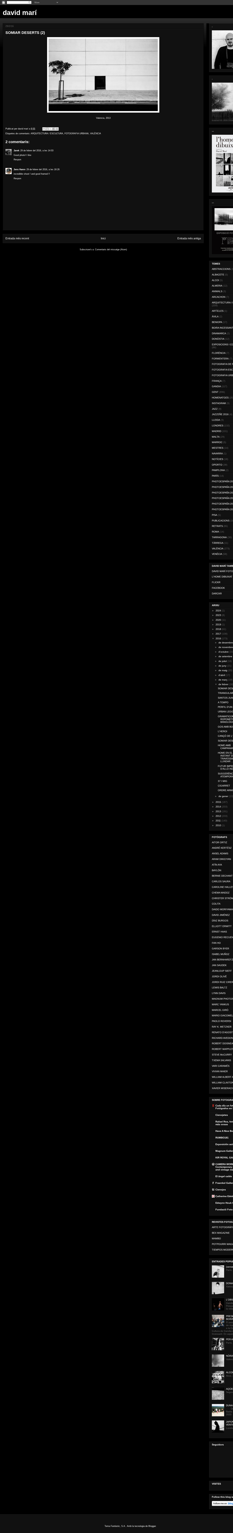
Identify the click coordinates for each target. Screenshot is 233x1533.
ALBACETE (218, 274)
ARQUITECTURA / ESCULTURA (47, 133)
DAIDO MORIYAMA (222, 909)
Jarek (16, 150)
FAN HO (216, 943)
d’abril (222, 675)
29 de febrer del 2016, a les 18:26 (43, 169)
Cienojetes (221, 1115)
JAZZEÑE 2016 (220, 414)
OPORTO (217, 464)
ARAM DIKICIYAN (221, 859)
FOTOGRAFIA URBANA (76, 133)
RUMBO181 (222, 1137)
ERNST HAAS (219, 931)
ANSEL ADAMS (220, 853)
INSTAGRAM (219, 403)
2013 (219, 811)
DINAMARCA (219, 333)
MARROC (217, 442)
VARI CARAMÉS (220, 1066)
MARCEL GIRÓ (220, 1010)
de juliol (223, 661)
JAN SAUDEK (219, 965)
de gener (224, 796)
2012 (219, 816)
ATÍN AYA (217, 864)
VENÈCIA (217, 554)
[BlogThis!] (47, 129)
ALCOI (215, 280)
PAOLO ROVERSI (221, 1021)
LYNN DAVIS (218, 993)
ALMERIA (217, 285)
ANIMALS (217, 291)
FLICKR (216, 582)
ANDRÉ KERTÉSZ (222, 847)
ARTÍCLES (217, 311)
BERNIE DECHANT (222, 875)
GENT (215, 392)
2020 (219, 620)
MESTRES (217, 447)
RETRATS (217, 526)
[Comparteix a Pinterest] (57, 129)
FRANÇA (217, 381)
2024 (219, 610)
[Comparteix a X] (50, 129)
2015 (219, 802)
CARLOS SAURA (221, 881)
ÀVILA (215, 316)
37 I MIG (222, 781)
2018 (219, 629)
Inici (103, 238)
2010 (219, 825)
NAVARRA (217, 453)
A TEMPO (223, 702)
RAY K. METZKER (221, 1026)
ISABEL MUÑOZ (220, 954)
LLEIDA (216, 420)
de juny (223, 665)
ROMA (215, 531)
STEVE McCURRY (222, 1054)
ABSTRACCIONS (221, 269)
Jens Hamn (19, 169)
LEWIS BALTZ (219, 987)
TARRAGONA (219, 537)
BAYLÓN (216, 870)
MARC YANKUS (220, 1004)
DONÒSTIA (218, 338)
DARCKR (217, 593)
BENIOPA (217, 322)
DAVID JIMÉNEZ (221, 915)
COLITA (216, 903)
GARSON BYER (220, 948)
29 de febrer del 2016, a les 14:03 (36, 150)
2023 (219, 615)
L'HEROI (222, 731)
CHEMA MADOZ (221, 892)
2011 (218, 820)
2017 (219, 633)
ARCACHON (218, 297)
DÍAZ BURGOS (220, 920)
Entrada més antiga (189, 238)
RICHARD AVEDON (222, 1038)
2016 (219, 638)
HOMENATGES (220, 397)
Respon (17, 159)
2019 (219, 624)
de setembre (226, 656)
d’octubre (224, 651)
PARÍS (215, 475)
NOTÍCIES (217, 459)
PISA (214, 515)
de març (223, 679)
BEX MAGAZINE (221, 1232)
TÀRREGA (217, 543)
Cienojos (220, 1189)
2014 (219, 806)
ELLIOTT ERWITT (222, 926)
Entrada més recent (17, 238)
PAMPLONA (218, 470)
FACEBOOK (218, 588)
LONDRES (217, 425)
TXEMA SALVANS (221, 1060)
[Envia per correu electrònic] (44, 129)
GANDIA (216, 386)
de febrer (224, 684)
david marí (20, 12)
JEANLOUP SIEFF (222, 970)
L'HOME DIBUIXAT (222, 576)
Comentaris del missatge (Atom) (111, 249)
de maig (223, 670)
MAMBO (216, 1238)
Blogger (152, 1526)
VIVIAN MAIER (220, 1071)
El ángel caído (223, 1176)
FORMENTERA (220, 358)
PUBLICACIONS (220, 520)
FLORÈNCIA (218, 353)
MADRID (216, 431)
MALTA (216, 436)
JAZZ (215, 408)
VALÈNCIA (95, 133)
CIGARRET (224, 785)
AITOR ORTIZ (219, 842)
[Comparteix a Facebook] (53, 129)
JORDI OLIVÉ (219, 976)
